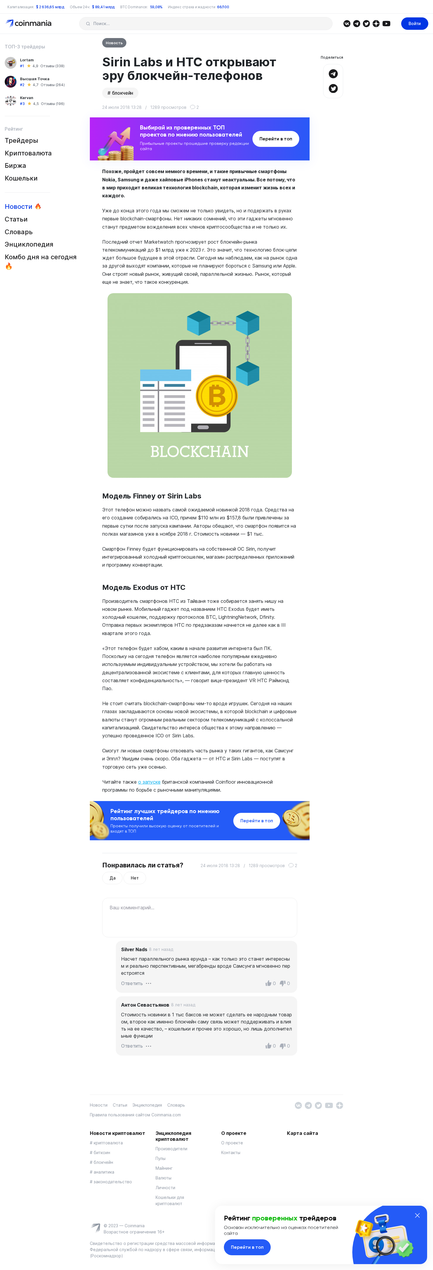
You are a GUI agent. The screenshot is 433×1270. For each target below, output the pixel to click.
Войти (415, 23)
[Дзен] (376, 23)
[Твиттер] (366, 23)
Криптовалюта (28, 153)
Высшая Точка (34, 78)
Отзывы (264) (53, 85)
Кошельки (21, 178)
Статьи (16, 219)
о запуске (149, 782)
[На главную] (29, 23)
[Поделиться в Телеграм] (333, 73)
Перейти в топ (276, 139)
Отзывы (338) (52, 66)
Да (112, 877)
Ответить (132, 983)
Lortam (27, 60)
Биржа (15, 165)
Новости (18, 206)
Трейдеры (21, 140)
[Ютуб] (386, 23)
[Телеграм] (356, 23)
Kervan (26, 97)
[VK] (347, 23)
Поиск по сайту (87, 23)
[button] (148, 983)
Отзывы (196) (52, 103)
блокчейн (122, 93)
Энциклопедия (29, 244)
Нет (134, 877)
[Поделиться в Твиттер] (333, 87)
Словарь (19, 232)
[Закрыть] (417, 1215)
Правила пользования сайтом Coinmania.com (135, 1114)
